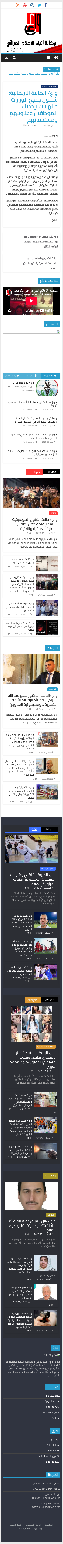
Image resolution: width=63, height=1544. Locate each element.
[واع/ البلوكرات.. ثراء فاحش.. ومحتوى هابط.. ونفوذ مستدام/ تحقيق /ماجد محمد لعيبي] (31, 1007)
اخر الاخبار (55, 1439)
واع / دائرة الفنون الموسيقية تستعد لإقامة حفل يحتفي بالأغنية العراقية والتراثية (35, 524)
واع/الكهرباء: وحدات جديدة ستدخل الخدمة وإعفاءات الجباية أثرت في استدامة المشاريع (36, 420)
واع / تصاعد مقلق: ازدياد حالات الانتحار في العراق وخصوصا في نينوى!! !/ (19, 1149)
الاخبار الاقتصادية (33, 1525)
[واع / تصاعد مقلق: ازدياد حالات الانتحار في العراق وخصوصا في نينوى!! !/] (45, 1144)
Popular (48, 375)
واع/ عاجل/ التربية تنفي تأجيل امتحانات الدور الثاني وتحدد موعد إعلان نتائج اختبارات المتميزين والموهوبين (32, 74)
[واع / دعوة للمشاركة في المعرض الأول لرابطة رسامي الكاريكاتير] (47, 602)
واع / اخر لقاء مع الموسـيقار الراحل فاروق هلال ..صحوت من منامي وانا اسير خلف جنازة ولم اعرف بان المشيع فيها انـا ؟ (20, 768)
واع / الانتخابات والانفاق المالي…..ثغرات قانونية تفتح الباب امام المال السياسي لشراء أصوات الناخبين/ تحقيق (20, 1127)
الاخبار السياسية (49, 86)
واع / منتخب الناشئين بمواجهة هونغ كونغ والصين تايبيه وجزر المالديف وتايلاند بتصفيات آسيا (21, 948)
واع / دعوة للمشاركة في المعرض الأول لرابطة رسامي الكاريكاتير (20, 607)
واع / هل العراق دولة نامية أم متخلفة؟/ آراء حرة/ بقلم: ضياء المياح (32, 1225)
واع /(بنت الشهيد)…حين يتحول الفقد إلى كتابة (22, 561)
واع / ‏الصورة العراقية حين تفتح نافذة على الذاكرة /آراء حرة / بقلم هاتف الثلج (20, 1292)
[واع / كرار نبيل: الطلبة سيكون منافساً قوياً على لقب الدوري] (45, 965)
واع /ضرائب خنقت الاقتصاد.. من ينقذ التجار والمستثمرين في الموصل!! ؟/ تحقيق (20, 1100)
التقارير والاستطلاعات (49, 1456)
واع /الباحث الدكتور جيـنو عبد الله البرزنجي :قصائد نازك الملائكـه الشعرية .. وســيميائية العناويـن (33, 700)
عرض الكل (51, 472)
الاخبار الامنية (16, 1525)
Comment (10, 375)
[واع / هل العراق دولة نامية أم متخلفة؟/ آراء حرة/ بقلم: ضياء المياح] (31, 1183)
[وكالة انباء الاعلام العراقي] (56, 58)
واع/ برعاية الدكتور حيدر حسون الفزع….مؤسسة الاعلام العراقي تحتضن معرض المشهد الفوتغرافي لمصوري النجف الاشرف (20, 584)
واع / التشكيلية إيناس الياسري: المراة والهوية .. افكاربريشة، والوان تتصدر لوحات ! (21, 792)
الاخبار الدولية (53, 1445)
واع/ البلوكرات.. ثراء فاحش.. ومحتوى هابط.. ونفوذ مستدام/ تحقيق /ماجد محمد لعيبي (33, 1059)
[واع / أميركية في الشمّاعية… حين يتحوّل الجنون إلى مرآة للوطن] (47, 621)
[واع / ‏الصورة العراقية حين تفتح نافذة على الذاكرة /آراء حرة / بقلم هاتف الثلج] (45, 1286)
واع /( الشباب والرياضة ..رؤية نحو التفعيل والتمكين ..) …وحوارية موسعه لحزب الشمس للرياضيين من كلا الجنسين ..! (20, 742)
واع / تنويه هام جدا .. (23, 383)
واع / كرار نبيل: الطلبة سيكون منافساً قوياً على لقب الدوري (19, 970)
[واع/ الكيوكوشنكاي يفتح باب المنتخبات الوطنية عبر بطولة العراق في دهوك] (31, 837)
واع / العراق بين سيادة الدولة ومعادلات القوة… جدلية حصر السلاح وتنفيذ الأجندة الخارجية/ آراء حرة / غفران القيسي (19, 1320)
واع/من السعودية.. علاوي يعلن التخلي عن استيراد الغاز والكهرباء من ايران (33, 453)
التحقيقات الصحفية (45, 1047)
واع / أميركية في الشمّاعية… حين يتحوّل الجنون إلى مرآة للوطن (20, 626)
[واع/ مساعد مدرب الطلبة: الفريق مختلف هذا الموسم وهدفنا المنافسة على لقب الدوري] (45, 914)
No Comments (28, 390)
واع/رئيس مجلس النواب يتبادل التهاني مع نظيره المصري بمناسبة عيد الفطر (34, 436)
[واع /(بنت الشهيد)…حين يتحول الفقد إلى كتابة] (47, 557)
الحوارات (52, 689)
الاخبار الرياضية (47, 868)
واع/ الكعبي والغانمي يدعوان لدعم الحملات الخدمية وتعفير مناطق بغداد (37, 263)
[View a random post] (6, 57)
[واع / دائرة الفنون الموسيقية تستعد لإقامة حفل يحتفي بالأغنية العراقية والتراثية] (31, 480)
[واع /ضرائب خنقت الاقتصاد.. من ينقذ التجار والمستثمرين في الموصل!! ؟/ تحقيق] (45, 1093)
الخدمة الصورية (52, 1401)
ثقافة (53, 513)
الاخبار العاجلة (53, 1450)
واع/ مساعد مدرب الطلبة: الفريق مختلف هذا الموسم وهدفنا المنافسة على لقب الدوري (21, 922)
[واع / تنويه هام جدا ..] (47, 380)
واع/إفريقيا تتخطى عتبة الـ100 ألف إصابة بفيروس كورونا (33, 404)
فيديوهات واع (53, 1395)
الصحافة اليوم (53, 1407)
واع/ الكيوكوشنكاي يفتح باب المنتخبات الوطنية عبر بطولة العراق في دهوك (33, 879)
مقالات (50, 1215)
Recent (29, 375)
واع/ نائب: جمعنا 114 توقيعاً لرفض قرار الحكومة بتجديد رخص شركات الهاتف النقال (40, 241)
